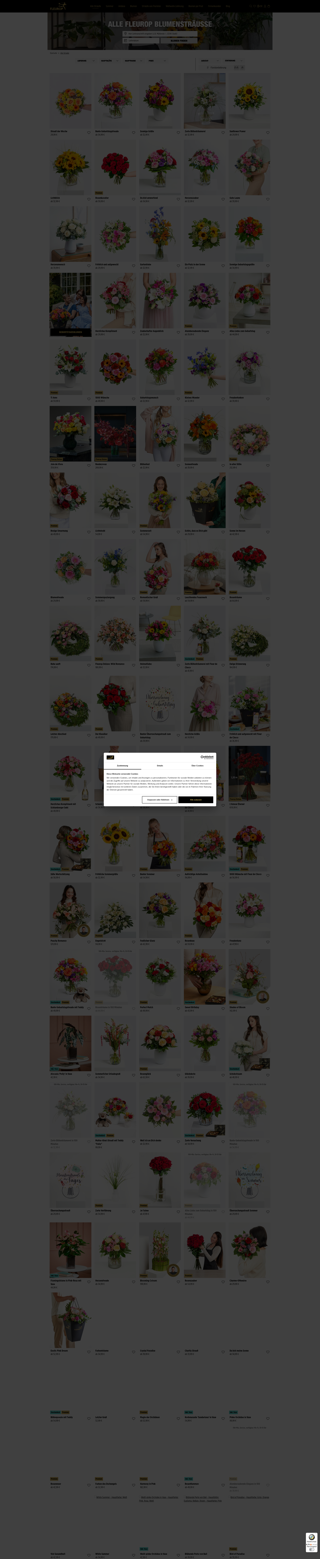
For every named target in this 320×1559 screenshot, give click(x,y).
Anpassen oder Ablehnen (158, 800)
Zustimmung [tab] (122, 766)
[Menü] (316, 1534)
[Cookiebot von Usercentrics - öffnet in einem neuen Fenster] (203, 757)
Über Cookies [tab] (198, 766)
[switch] (311, 1549)
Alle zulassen (196, 800)
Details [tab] (160, 766)
